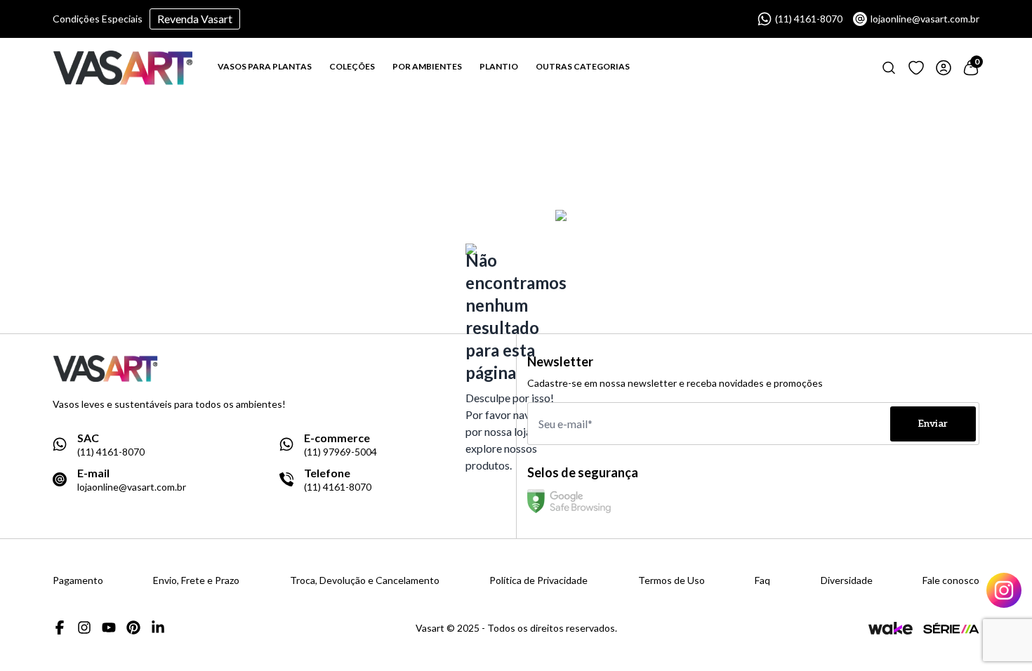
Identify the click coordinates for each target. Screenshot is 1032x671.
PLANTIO (498, 66)
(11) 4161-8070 (808, 19)
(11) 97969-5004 (340, 452)
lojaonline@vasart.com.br (925, 19)
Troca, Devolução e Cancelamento (364, 580)
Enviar (933, 424)
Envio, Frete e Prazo (196, 580)
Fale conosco (950, 580)
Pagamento (78, 580)
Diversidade (847, 580)
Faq (762, 580)
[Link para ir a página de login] (943, 68)
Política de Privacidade (538, 580)
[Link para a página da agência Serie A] (951, 628)
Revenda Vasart (194, 18)
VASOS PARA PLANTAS (265, 66)
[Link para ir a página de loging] (916, 68)
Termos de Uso (671, 580)
